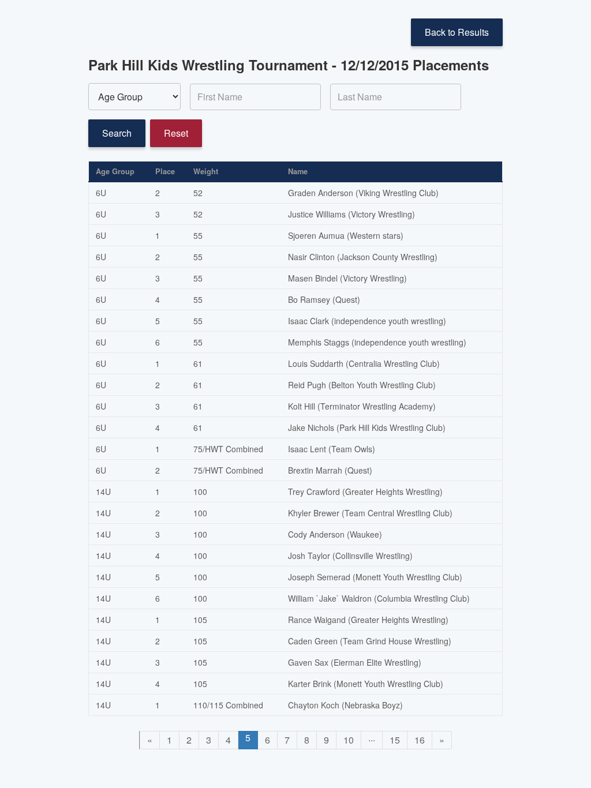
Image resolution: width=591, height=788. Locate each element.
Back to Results (457, 32)
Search (117, 133)
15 (395, 739)
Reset (176, 133)
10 (348, 739)
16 (419, 739)
